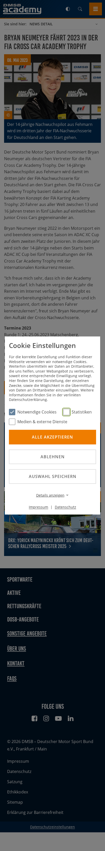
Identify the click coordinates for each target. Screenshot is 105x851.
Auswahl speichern (52, 476)
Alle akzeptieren (52, 437)
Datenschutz (65, 507)
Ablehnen (53, 457)
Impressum (38, 507)
